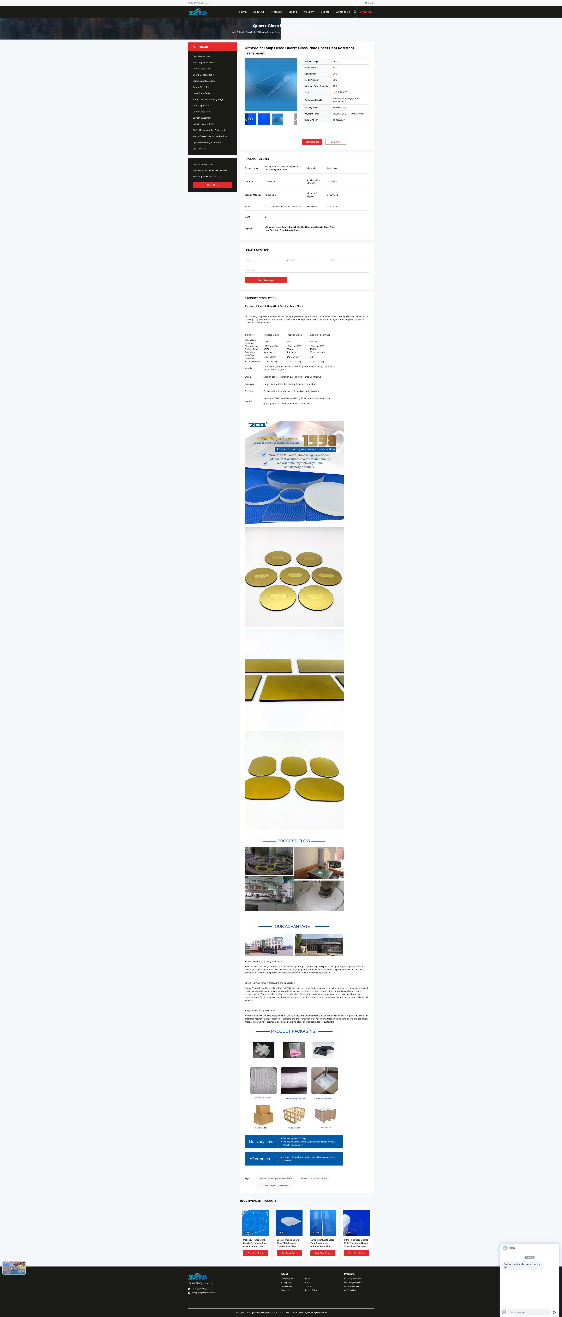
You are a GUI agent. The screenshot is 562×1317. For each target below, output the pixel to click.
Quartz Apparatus (201, 105)
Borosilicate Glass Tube (204, 81)
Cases (307, 1282)
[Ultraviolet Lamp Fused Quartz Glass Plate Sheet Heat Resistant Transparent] (271, 84)
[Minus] (554, 1248)
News (307, 1279)
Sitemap (308, 1286)
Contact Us (285, 1290)
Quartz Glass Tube (201, 68)
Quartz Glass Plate (247, 32)
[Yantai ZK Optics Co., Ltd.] (197, 11)
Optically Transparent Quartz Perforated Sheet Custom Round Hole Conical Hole (255, 1243)
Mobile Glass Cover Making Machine (210, 136)
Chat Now (212, 185)
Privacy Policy (311, 1290)
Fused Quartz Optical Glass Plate (276, 1178)
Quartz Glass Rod (201, 87)
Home (233, 32)
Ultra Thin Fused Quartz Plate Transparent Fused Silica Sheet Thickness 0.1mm (356, 1243)
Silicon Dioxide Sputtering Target (208, 99)
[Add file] (504, 1312)
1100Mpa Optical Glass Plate (274, 1185)
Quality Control (287, 1286)
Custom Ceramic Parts (203, 124)
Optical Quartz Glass (203, 56)
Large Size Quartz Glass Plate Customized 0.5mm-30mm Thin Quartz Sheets (322, 1243)
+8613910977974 (218, 170)
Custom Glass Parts (202, 118)
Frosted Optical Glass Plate (314, 1178)
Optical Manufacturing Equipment (209, 130)
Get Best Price (312, 142)
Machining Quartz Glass (204, 62)
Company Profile (288, 1279)
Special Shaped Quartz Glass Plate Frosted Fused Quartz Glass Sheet (288, 1243)
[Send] (554, 1312)
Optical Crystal (200, 148)
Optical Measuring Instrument (207, 142)
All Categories (350, 1290)
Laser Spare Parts (201, 93)
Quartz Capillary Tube (203, 74)
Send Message (266, 280)
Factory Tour (286, 1282)
